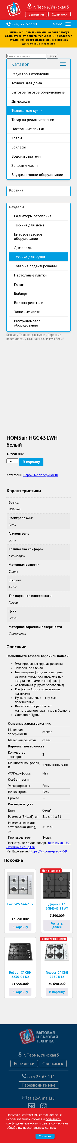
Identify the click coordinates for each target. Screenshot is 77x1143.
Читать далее (57, 925)
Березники (36, 14)
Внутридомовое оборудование (37, 174)
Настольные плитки (27, 128)
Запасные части (24, 165)
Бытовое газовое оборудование (38, 92)
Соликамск (59, 14)
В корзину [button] (20, 927)
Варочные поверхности (40, 475)
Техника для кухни (26, 110)
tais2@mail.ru (41, 1098)
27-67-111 (24, 24)
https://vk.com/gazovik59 (48, 851)
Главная (11, 335)
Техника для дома (26, 83)
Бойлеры (18, 147)
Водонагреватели (26, 156)
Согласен (45, 1136)
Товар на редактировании (32, 119)
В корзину (31, 462)
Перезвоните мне (38, 1085)
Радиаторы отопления (30, 73)
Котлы (16, 137)
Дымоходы (20, 101)
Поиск (52, 56)
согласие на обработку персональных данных (37, 1125)
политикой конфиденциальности (33, 1121)
